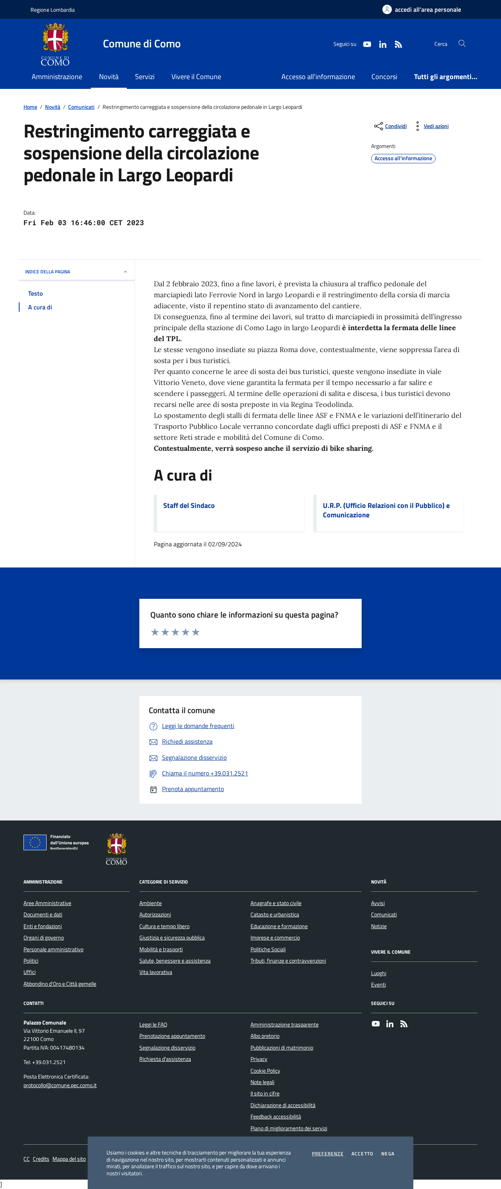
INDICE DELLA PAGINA (47, 271)
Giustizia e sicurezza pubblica (172, 937)
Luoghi (378, 973)
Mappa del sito (69, 1159)
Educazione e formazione (279, 926)
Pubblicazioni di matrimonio (281, 1047)
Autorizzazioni (155, 914)
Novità (52, 107)
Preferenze (328, 1153)
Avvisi (378, 903)
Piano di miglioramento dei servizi (288, 1128)
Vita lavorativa (155, 972)
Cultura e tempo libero (164, 926)
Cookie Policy (265, 1070)
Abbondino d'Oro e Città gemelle (59, 983)
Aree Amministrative (47, 903)
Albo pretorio (264, 1036)
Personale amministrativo (53, 949)
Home (30, 107)
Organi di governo (43, 937)
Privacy (258, 1059)
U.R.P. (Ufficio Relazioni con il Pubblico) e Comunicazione (386, 510)
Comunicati (81, 107)
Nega (388, 1153)
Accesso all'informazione (318, 76)
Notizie (379, 926)
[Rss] (404, 1024)
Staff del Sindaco (189, 505)
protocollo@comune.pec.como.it (60, 1085)
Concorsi (384, 76)
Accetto (362, 1153)
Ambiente (150, 903)
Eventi (378, 984)
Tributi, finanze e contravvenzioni (288, 960)
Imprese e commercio (275, 937)
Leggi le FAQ (153, 1024)
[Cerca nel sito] (462, 43)
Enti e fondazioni (42, 926)
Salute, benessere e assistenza (175, 960)
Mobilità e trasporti (161, 949)
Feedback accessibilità (275, 1116)
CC (26, 1159)
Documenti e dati (42, 914)
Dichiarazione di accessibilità (282, 1105)
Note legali (262, 1082)
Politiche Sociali (268, 949)
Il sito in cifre (264, 1093)
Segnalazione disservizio (167, 1047)
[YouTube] (375, 1024)
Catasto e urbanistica (274, 914)
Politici (30, 960)
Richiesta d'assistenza (165, 1059)
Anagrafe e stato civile (275, 903)
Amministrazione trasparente (284, 1024)
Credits (41, 1159)
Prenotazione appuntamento (172, 1036)
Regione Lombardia (53, 9)
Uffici (29, 972)
